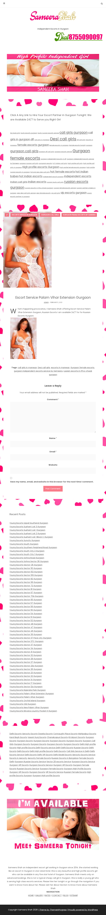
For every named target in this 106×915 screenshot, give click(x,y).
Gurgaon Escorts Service (83, 761)
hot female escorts (62, 172)
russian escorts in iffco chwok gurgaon (39, 188)
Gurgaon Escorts (25, 740)
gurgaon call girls (24, 151)
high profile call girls (75, 163)
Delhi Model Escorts (62, 754)
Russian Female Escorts (75, 772)
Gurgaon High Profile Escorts (77, 768)
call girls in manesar (42, 140)
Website (53, 465)
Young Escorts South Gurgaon (24, 544)
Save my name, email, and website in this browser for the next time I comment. (52, 481)
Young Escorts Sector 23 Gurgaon (26, 672)
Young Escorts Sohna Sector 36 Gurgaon (29, 561)
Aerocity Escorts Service (83, 754)
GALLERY (39, 895)
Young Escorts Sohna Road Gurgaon (27, 557)
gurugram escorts (45, 163)
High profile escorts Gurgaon (40, 167)
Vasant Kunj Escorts (37, 737)
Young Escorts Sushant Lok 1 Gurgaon (27, 530)
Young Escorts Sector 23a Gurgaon (26, 665)
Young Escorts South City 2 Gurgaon (27, 551)
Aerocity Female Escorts (39, 758)
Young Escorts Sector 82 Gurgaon (26, 578)
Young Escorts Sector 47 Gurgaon (26, 627)
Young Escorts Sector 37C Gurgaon (26, 641)
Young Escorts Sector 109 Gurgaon (26, 575)
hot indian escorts (30, 176)
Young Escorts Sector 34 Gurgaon (26, 648)
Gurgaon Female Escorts (51, 768)
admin (46, 302)
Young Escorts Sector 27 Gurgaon (26, 662)
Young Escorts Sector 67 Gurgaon (26, 592)
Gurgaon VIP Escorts (19, 765)
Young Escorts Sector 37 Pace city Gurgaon (30, 638)
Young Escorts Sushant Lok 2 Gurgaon (28, 533)
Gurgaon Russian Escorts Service (30, 761)
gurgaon (89, 145)
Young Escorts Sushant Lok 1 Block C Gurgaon (31, 537)
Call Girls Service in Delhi (78, 751)
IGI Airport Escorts (76, 737)
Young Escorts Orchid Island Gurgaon (27, 700)
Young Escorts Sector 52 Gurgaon (26, 620)
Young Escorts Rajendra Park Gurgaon (28, 690)
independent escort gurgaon (53, 177)
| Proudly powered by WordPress (82, 909)
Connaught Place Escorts (65, 733)
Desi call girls (63, 139)
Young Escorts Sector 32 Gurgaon (26, 655)
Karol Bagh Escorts (18, 737)
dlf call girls (81, 140)
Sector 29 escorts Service (59, 761)
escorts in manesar (60, 367)
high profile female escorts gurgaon (73, 167)
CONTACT (57, 895)
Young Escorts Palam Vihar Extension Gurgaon (32, 693)
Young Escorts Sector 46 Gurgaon (26, 631)
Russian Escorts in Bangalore (65, 758)
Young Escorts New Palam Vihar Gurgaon (29, 707)
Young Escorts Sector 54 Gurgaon (26, 613)
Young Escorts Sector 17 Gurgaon (25, 683)
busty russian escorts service (48, 133)
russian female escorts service (65, 188)
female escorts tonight (77, 145)
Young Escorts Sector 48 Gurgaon (26, 624)
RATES (47, 895)
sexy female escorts (43, 193)
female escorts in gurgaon (59, 145)
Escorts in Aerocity (18, 758)
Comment (53, 399)
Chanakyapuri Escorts (57, 737)
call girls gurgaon (73, 132)
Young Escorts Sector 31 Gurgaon (25, 651)
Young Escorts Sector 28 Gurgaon (26, 658)
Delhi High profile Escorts (41, 751)
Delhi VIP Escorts (45, 754)
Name (53, 438)
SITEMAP (74, 895)
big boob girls (15, 133)
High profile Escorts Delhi (28, 747)
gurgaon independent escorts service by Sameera (38, 371)
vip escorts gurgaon (74, 193)
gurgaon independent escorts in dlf (53, 159)
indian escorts (37, 182)
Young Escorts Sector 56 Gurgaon (26, 606)
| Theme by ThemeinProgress (52, 909)
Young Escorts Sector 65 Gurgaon (26, 599)
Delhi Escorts (16, 733)
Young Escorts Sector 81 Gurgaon (25, 589)
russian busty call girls (55, 182)
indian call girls (18, 181)
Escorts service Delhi (51, 747)
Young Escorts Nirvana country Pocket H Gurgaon (33, 711)
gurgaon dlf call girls (46, 152)
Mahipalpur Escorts (87, 733)
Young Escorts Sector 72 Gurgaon (26, 585)
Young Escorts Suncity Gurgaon (25, 540)
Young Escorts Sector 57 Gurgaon (26, 603)
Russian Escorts (81, 747)
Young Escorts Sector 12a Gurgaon (26, 686)
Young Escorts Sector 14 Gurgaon (26, 679)
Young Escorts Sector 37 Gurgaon (26, 644)
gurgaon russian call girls (29, 163)
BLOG (65, 895)
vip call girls (55, 193)
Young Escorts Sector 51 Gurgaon (25, 617)
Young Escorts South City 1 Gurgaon (27, 554)
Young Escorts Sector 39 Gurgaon (26, 634)
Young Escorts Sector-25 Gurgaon (26, 564)
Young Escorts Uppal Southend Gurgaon (29, 523)
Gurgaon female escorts (82, 367)
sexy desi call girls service (26, 193)
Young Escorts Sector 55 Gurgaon (26, 610)
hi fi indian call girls (60, 163)
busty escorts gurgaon (29, 133)
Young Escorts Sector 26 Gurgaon (26, 669)
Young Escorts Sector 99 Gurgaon (26, 582)
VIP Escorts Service (54, 772)
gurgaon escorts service (63, 152)
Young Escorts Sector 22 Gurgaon (26, 676)
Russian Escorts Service (28, 768)
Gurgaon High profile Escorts (46, 775)
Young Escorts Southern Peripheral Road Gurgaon (33, 547)
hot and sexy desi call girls (40, 172)
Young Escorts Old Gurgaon (23, 704)
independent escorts (77, 176)
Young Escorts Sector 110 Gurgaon (26, 568)
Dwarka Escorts (45, 733)
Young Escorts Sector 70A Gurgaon (26, 596)
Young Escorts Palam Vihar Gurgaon (27, 697)
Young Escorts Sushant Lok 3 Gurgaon (28, 526)
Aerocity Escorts (30, 733)
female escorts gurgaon (33, 145)
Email (53, 451)
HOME (31, 895)
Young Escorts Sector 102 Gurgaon (26, 571)
